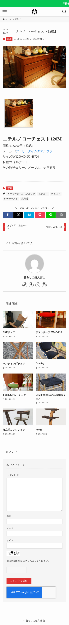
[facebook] (31, 284)
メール (10, 528)
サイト (10, 540)
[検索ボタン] (64, 11)
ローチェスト (11, 198)
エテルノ (43, 193)
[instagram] (44, 284)
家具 (9, 39)
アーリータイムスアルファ (34, 151)
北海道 (24, 198)
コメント (13, 475)
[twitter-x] (37, 284)
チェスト (55, 193)
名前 (9, 516)
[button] (8, 215)
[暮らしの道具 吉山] (34, 11)
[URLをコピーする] (61, 215)
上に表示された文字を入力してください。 (28, 561)
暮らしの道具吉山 (34, 277)
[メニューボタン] (4, 11)
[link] (24, 284)
